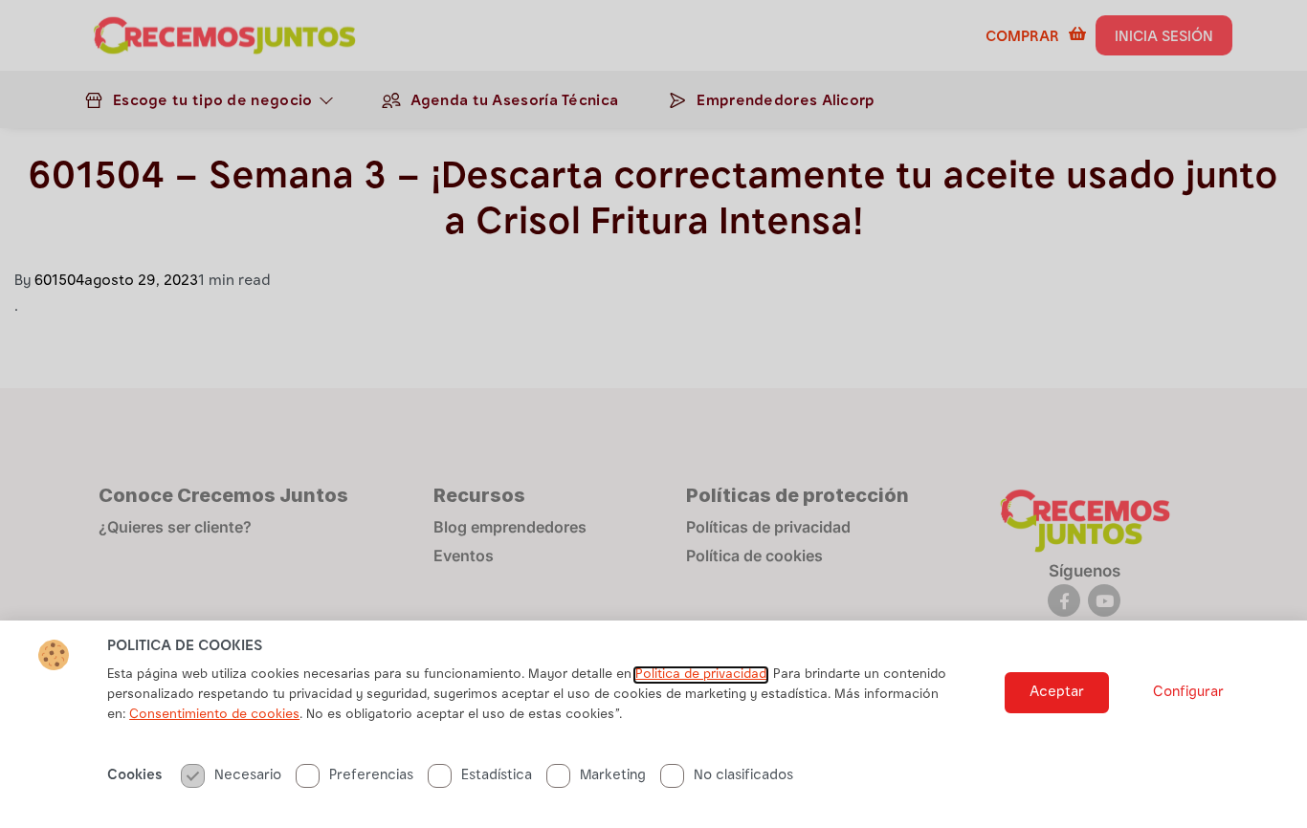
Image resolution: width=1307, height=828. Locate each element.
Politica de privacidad (700, 675)
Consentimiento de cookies (214, 715)
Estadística (496, 776)
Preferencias (371, 776)
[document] (653, 414)
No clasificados (743, 776)
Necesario (247, 776)
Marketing (613, 776)
